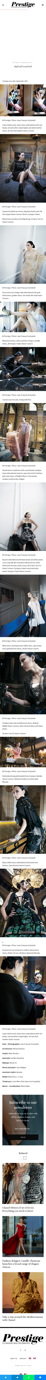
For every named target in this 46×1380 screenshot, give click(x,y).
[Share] (17, 1377)
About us (13, 1358)
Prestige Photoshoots (26, 62)
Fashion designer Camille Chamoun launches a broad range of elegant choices (21, 1264)
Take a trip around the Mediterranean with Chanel (22, 1319)
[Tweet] (6, 1377)
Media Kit (23, 1358)
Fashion (17, 62)
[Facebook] (21, 1350)
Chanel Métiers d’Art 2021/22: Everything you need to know (18, 1209)
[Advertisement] (23, 34)
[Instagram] (25, 1350)
